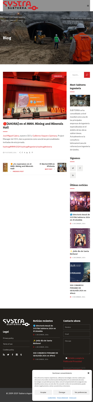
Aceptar (43, 392)
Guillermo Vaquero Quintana (45, 136)
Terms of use (7, 344)
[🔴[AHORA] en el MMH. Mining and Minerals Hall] (35, 95)
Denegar (62, 392)
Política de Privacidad (72, 361)
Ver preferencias (81, 392)
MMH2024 (11, 146)
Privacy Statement (62, 397)
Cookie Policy (52, 397)
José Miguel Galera (11, 136)
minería (45, 146)
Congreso (58, 76)
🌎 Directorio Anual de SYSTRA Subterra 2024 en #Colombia (80, 217)
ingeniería (29, 146)
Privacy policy (8, 338)
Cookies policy (8, 350)
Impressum (72, 397)
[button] (88, 373)
